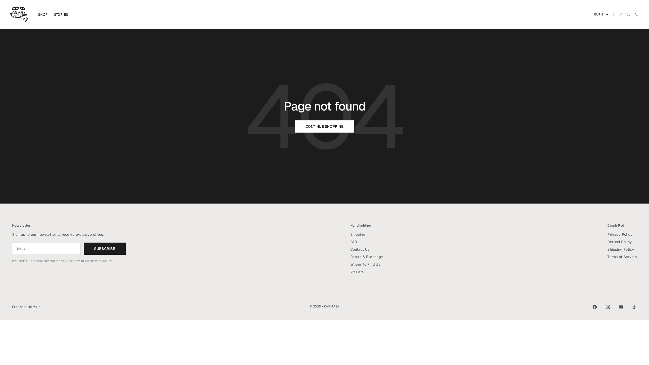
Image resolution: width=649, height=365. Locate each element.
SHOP (43, 14)
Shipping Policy (620, 249)
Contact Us (360, 249)
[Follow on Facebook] (594, 306)
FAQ (353, 242)
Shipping (357, 234)
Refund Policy (619, 242)
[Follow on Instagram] (607, 306)
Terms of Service (622, 256)
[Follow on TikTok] (634, 306)
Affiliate (357, 272)
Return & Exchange (366, 256)
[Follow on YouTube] (621, 306)
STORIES (61, 14)
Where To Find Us (365, 264)
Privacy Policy (620, 234)
